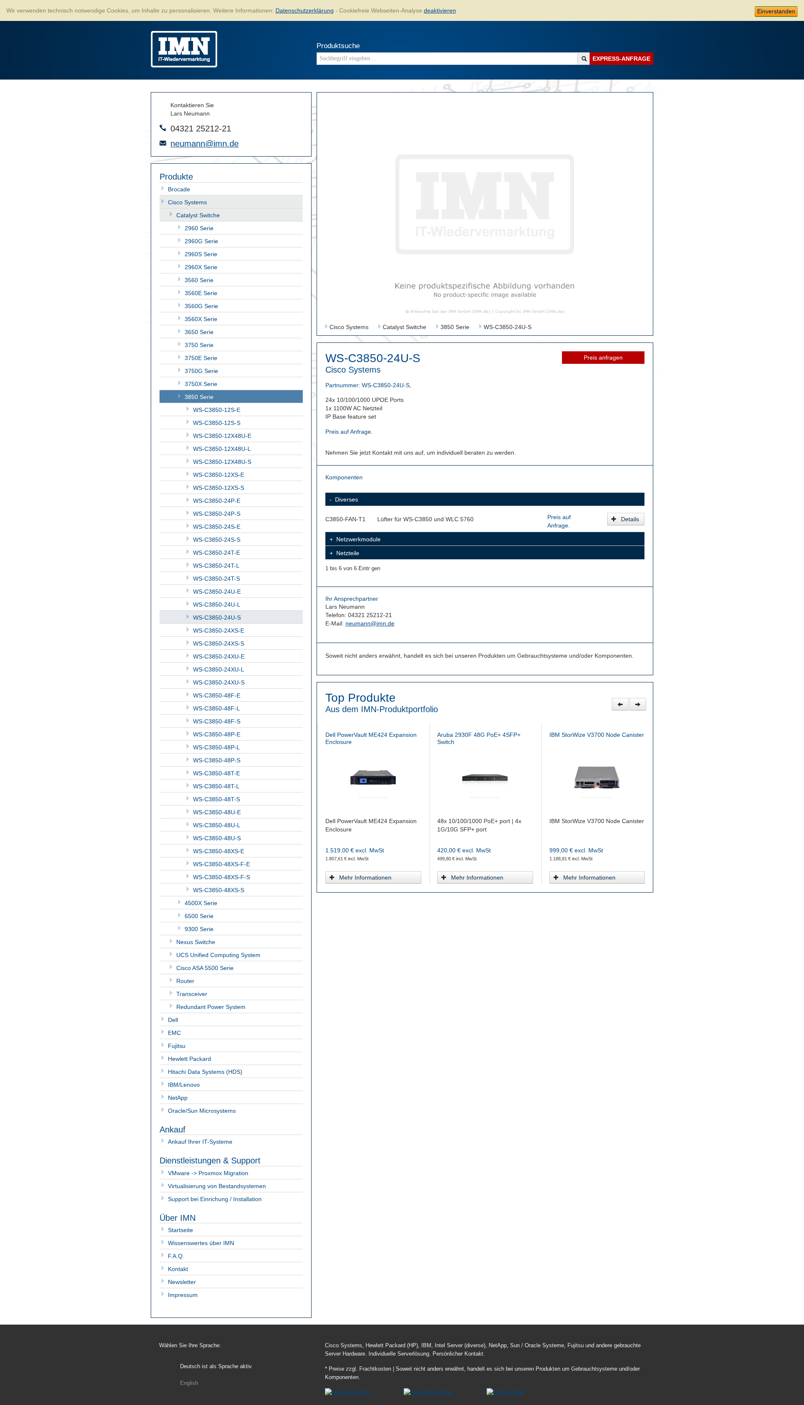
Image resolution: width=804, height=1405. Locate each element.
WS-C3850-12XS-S (218, 487)
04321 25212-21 (200, 128)
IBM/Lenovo (184, 1084)
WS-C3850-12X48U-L (222, 448)
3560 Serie (199, 280)
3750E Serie (201, 358)
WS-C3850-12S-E (216, 410)
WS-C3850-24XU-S (219, 682)
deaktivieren (440, 10)
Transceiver (191, 994)
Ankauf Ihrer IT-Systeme (200, 1141)
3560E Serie (201, 293)
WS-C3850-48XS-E (218, 851)
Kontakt (178, 1269)
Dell (173, 1019)
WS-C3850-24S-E (216, 526)
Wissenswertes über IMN (201, 1243)
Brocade (179, 189)
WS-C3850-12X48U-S (222, 461)
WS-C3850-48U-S (217, 838)
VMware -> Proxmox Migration (208, 1173)
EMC (174, 1032)
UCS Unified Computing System (218, 955)
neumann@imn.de (204, 143)
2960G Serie (201, 241)
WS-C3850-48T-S (216, 799)
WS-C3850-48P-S (216, 760)
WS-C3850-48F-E (216, 695)
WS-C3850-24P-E (216, 500)
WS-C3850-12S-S (216, 422)
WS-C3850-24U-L (216, 604)
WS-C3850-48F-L (216, 708)
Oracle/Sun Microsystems (202, 1110)
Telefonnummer (163, 127)
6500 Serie (199, 916)
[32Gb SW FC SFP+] (485, 777)
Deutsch (216, 1366)
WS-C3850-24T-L (216, 565)
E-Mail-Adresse (163, 143)
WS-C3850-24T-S (216, 578)
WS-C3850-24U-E (217, 591)
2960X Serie (201, 267)
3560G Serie (201, 306)
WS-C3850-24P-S (216, 513)
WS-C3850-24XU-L (218, 669)
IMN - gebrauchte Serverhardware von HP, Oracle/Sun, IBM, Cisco (184, 49)
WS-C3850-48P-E (216, 734)
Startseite (180, 1230)
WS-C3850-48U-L (216, 825)
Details (630, 519)
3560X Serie (201, 319)
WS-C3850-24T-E (216, 552)
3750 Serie (199, 345)
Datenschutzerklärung (305, 10)
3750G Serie (201, 371)
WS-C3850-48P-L (216, 747)
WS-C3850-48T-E (216, 773)
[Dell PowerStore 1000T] (597, 777)
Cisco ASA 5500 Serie (205, 968)
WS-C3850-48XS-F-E (221, 864)
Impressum (183, 1295)
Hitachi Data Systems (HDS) (205, 1071)
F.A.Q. (176, 1256)
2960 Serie (199, 228)
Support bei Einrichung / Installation (215, 1199)
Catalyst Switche (198, 215)
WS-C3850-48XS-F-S (221, 877)
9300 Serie (199, 929)
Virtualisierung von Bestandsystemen (217, 1186)
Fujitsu (177, 1045)
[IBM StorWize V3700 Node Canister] (373, 777)
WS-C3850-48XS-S (218, 890)
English (189, 1383)
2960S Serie (201, 254)
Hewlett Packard (189, 1058)
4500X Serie (201, 903)
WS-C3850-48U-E (217, 812)
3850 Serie (199, 397)
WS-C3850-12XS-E (218, 474)
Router (185, 981)
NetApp (178, 1097)
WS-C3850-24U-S (217, 617)
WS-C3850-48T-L (216, 786)
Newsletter (182, 1282)
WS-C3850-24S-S (216, 539)
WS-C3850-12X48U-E (222, 435)
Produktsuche (338, 46)
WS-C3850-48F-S (216, 721)
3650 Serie (199, 332)
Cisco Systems (187, 202)
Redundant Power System (210, 1007)
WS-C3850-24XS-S (218, 643)
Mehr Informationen (365, 877)
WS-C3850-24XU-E (219, 656)
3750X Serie (201, 384)
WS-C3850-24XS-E (218, 630)
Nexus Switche (195, 942)
